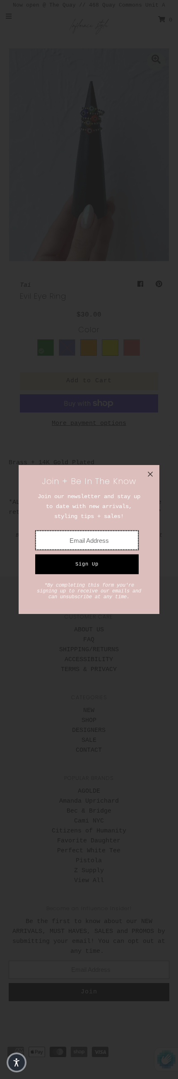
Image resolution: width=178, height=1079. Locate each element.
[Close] (150, 474)
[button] (16, 1062)
